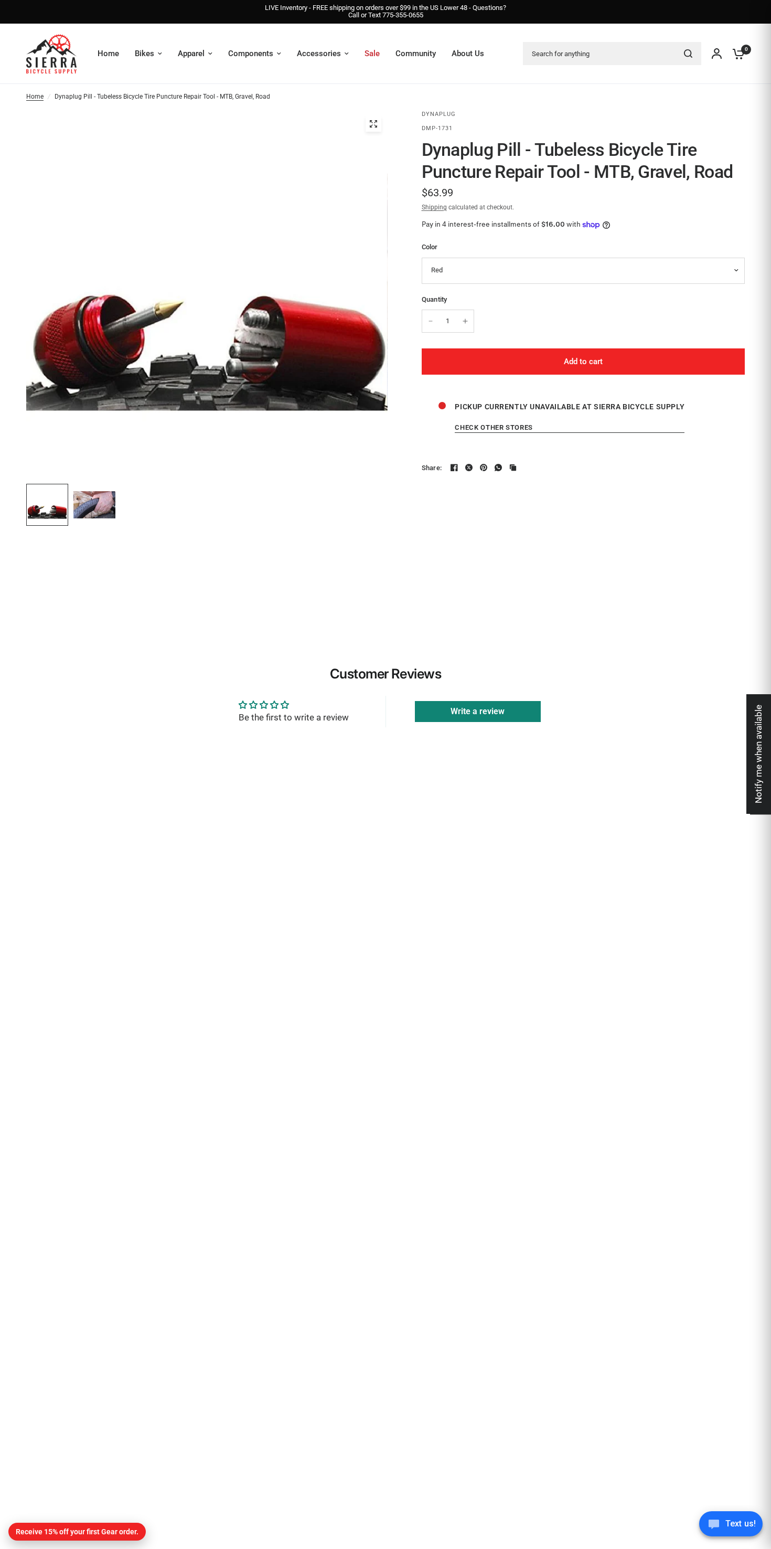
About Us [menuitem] (468, 53)
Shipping (434, 207)
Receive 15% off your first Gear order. (77, 1531)
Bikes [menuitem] (144, 53)
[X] (469, 467)
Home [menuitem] (108, 53)
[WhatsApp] (498, 467)
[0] (736, 54)
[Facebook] (454, 467)
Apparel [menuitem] (191, 53)
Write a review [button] (478, 711)
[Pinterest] (483, 467)
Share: (432, 467)
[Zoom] (373, 124)
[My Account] (716, 54)
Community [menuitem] (415, 53)
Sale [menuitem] (372, 53)
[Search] (688, 53)
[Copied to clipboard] (513, 467)
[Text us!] (731, 1527)
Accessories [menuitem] (319, 53)
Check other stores (494, 427)
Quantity (434, 299)
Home (35, 96)
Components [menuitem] (250, 53)
